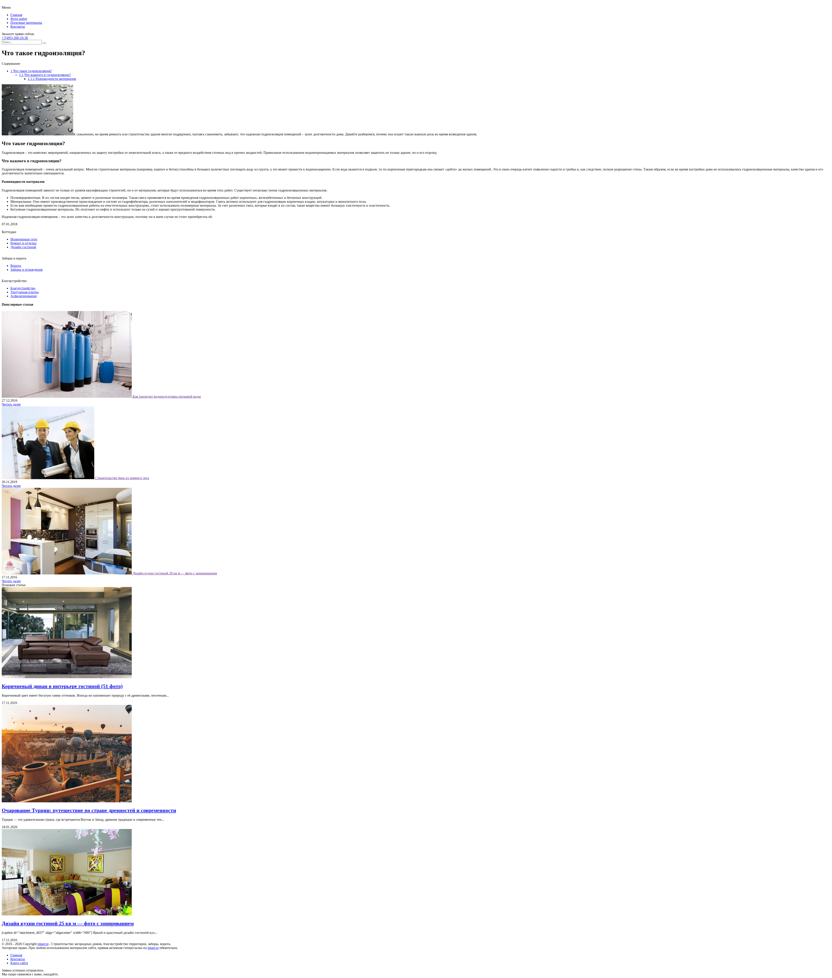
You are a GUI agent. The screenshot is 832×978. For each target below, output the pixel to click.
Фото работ (18, 19)
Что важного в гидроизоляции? (45, 75)
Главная (16, 15)
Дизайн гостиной (23, 247)
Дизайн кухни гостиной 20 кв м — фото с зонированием (175, 573)
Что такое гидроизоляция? (31, 71)
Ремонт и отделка (23, 243)
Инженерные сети (23, 239)
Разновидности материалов (52, 79)
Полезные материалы (26, 22)
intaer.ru (43, 944)
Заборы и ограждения (26, 269)
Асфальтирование (23, 296)
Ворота (15, 266)
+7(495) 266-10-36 (15, 38)
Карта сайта (19, 963)
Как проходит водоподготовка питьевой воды (167, 396)
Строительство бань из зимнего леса (122, 478)
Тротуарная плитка (24, 292)
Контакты (17, 26)
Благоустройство (22, 288)
